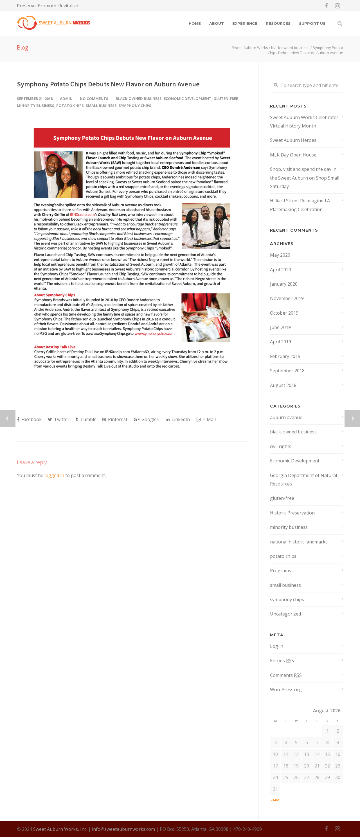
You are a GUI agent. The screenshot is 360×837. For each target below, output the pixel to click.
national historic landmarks (299, 542)
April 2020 (280, 270)
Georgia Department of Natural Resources (303, 479)
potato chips (70, 105)
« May (275, 800)
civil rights (280, 446)
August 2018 (283, 385)
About (216, 23)
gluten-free (225, 98)
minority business (35, 105)
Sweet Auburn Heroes (293, 140)
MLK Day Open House (293, 155)
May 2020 (280, 255)
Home (195, 23)
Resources (278, 23)
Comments (286, 675)
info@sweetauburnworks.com (123, 829)
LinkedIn (180, 419)
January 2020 (284, 284)
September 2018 (287, 371)
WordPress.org (286, 689)
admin (66, 98)
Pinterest (117, 419)
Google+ (149, 419)
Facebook (31, 419)
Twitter (61, 419)
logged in (54, 475)
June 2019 (280, 327)
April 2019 (280, 342)
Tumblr (87, 419)
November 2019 (287, 298)
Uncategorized (285, 614)
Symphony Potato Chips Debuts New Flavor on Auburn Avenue (108, 84)
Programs (280, 570)
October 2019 (284, 313)
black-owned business (290, 47)
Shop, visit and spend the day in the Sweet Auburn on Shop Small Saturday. (304, 177)
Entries (282, 660)
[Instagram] (337, 5)
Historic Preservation (292, 513)
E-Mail (208, 419)
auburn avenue (286, 417)
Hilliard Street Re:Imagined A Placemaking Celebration (300, 205)
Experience (244, 23)
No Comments (94, 98)
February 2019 (285, 356)
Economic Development (188, 98)
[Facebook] (326, 5)
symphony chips (135, 105)
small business (101, 105)
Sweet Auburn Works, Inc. (60, 829)
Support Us (312, 23)
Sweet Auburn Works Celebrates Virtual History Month (304, 121)
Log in (276, 646)
